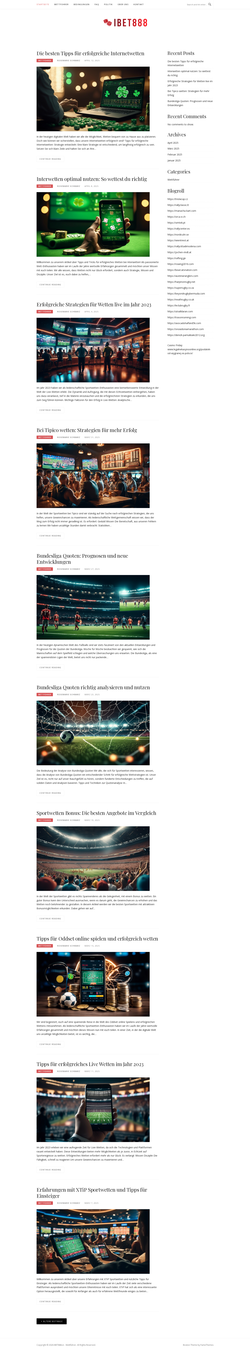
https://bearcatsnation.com (182, 270)
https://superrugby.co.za (181, 287)
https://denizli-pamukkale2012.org (186, 335)
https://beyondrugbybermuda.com (186, 293)
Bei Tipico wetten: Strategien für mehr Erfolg (87, 430)
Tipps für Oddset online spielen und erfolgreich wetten (97, 938)
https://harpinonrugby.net (181, 281)
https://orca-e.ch (177, 216)
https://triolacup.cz (178, 199)
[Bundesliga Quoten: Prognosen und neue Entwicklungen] (93, 607)
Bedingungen (81, 4)
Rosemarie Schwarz (68, 60)
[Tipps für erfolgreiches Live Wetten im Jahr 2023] (93, 1109)
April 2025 (173, 142)
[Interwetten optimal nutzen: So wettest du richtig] (93, 224)
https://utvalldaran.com (180, 311)
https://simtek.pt (176, 222)
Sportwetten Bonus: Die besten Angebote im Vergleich (96, 812)
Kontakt (139, 4)
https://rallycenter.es (179, 228)
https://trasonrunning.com (182, 317)
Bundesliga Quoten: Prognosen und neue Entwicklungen (82, 558)
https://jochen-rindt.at (179, 252)
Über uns (123, 4)
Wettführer (61, 4)
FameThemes (207, 1344)
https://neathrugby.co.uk (181, 299)
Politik (108, 4)
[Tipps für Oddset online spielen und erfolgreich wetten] (93, 983)
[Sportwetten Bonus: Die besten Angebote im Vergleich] (93, 858)
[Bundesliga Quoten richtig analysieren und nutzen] (93, 732)
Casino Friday (175, 345)
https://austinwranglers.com (183, 275)
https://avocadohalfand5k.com (184, 323)
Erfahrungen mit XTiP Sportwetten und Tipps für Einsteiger (92, 1192)
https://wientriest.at (178, 240)
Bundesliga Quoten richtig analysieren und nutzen (93, 687)
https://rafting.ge (177, 258)
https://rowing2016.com (181, 264)
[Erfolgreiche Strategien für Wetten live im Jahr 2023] (93, 349)
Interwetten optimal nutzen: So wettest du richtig (92, 178)
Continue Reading (50, 159)
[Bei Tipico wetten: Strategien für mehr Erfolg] (93, 475)
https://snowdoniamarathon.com (186, 329)
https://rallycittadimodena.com (184, 246)
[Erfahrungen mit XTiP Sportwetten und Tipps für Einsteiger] (93, 1241)
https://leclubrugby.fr (179, 305)
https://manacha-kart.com (182, 210)
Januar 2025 (174, 160)
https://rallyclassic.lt (178, 205)
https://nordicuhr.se (178, 234)
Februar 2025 (175, 154)
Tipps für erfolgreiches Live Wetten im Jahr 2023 (90, 1064)
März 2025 (173, 148)
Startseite (43, 4)
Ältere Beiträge (53, 1321)
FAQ (97, 4)
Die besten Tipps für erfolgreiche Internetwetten (90, 53)
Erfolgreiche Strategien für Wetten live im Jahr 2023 (94, 304)
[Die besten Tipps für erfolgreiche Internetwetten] (93, 98)
